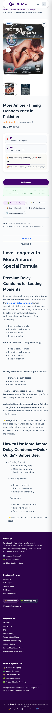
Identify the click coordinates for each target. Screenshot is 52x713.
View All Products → (12, 606)
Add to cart (26, 182)
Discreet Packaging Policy (13, 648)
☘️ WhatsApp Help (28, 601)
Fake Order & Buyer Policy (13, 651)
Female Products (9, 594)
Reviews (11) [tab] (26, 244)
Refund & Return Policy (12, 641)
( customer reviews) (25, 122)
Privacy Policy (8, 634)
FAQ (4, 630)
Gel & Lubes (7, 590)
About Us (6, 623)
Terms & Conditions (11, 637)
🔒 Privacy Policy (14, 709)
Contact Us (7, 626)
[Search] (38, 4)
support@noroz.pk (13, 556)
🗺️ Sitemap (40, 709)
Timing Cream (8, 586)
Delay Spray (7, 583)
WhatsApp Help (12, 560)
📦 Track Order (11, 601)
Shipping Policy (9, 644)
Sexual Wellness (34, 227)
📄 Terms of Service (27, 709)
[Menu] (44, 4)
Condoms (20, 227)
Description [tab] (26, 238)
